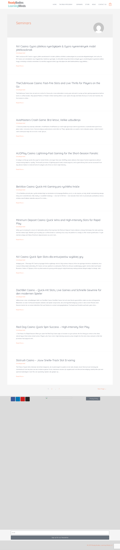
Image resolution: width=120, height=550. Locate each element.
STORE (87, 4)
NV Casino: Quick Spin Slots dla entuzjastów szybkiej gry (49, 256)
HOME (54, 4)
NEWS (94, 4)
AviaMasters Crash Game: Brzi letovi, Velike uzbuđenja (48, 120)
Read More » (20, 66)
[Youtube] (22, 399)
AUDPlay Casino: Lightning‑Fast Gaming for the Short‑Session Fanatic (57, 153)
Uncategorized (20, 53)
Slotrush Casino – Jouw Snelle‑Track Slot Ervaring (45, 360)
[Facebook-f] (13, 399)
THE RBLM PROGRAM (65, 4)
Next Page (102, 389)
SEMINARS (79, 4)
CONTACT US (102, 4)
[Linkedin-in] (18, 399)
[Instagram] (27, 399)
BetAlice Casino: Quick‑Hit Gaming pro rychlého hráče (48, 186)
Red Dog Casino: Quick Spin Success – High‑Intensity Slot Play (52, 327)
